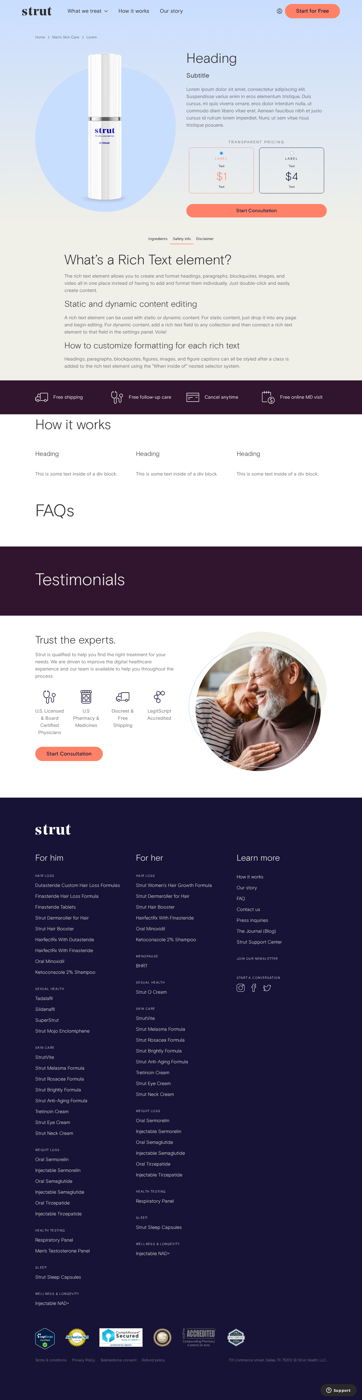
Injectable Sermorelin (58, 1170)
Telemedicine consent (118, 1360)
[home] (37, 11)
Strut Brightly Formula (58, 1090)
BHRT (142, 966)
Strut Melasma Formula (60, 1068)
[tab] (158, 238)
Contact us (248, 909)
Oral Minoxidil (49, 961)
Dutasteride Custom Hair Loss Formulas (77, 885)
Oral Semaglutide (53, 1181)
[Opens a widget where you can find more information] (338, 1390)
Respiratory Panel (54, 1240)
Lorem (91, 37)
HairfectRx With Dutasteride (64, 940)
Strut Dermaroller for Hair (62, 918)
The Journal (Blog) (256, 931)
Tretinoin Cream (52, 1111)
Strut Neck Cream (54, 1133)
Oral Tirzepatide (52, 1203)
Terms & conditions (51, 1360)
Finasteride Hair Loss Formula (67, 896)
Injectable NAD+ (52, 1303)
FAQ (241, 898)
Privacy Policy (83, 1360)
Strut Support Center (259, 942)
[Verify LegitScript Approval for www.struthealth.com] (45, 1338)
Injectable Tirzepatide (58, 1214)
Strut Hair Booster (54, 929)
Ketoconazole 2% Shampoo (65, 972)
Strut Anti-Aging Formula (61, 1101)
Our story (247, 888)
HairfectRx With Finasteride (64, 950)
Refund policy (153, 1360)
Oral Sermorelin (52, 1159)
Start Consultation (256, 211)
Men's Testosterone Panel (62, 1251)
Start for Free (312, 11)
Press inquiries (252, 920)
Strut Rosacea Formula (59, 1079)
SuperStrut (47, 1020)
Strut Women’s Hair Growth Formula (174, 885)
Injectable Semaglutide (59, 1192)
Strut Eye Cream (52, 1122)
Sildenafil (45, 1009)
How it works (250, 877)
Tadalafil (44, 998)
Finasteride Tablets (55, 907)
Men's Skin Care (65, 37)
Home (40, 37)
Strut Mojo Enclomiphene (62, 1031)
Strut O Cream (151, 992)
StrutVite (44, 1057)
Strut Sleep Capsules (58, 1277)
